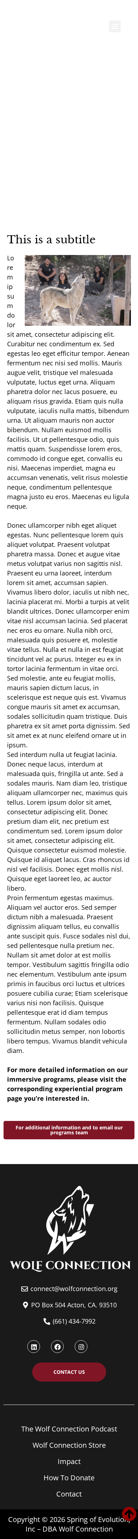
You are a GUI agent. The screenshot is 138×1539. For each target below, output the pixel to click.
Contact (69, 1494)
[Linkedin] (33, 1346)
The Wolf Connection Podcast (69, 1429)
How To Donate (69, 1477)
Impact (69, 1461)
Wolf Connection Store (69, 1445)
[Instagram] (81, 1346)
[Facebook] (57, 1346)
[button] (115, 26)
